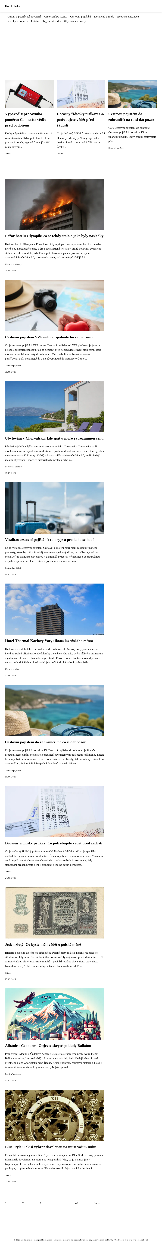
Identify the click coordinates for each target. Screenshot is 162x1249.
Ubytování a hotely (75, 21)
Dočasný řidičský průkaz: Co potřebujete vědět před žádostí (80, 119)
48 (76, 1203)
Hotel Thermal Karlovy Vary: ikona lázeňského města (49, 641)
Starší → (99, 1203)
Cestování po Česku (55, 16)
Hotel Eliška (12, 6)
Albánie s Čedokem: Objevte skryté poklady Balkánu (48, 1046)
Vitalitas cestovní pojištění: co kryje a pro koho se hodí (49, 540)
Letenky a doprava (17, 21)
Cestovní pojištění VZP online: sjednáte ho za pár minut (50, 337)
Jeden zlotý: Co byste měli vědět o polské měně (43, 944)
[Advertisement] (81, 47)
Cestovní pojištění (80, 16)
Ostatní (35, 21)
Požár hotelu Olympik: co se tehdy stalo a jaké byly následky (54, 236)
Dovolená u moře (104, 16)
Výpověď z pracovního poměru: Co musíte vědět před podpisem (25, 119)
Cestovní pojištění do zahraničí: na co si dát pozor (45, 742)
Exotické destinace (128, 16)
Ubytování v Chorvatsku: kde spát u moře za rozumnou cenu (54, 438)
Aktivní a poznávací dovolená (24, 16)
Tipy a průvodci (52, 21)
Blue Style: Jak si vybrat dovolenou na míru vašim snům (50, 1147)
